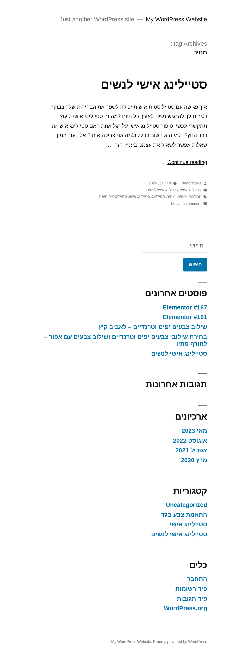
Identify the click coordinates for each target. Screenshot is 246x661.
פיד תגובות (192, 598)
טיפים (182, 197)
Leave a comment (186, 203)
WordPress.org (185, 608)
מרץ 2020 (194, 460)
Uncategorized (186, 505)
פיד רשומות (191, 588)
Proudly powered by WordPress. (158, 642)
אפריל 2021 (191, 450)
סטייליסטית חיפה (113, 197)
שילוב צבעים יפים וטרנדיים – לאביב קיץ (152, 327)
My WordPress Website (176, 19)
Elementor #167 (185, 307)
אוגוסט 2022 (190, 440)
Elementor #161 (185, 317)
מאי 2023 (194, 431)
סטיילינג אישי (190, 190)
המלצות (195, 197)
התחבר (197, 579)
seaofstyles (191, 183)
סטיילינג (158, 197)
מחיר (171, 197)
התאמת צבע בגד (184, 514)
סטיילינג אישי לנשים (154, 84)
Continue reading (183, 162)
